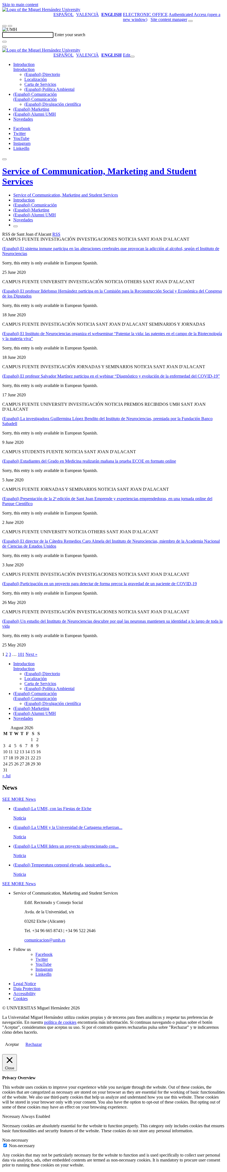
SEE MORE (19, 799)
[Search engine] (190, 21)
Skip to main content (20, 4)
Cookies (20, 998)
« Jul (6, 775)
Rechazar (33, 1044)
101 (21, 654)
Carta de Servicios (40, 84)
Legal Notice (24, 983)
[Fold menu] (132, 56)
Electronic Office (145, 14)
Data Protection (26, 988)
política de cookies (60, 1022)
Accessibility (24, 993)
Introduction (24, 64)
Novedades (23, 119)
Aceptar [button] (12, 1044)
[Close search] (4, 46)
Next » (31, 654)
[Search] (4, 42)
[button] (24, 69)
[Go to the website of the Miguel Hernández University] (41, 9)
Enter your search (70, 34)
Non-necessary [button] (15, 1140)
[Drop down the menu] (10, 26)
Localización (35, 79)
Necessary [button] (11, 1116)
